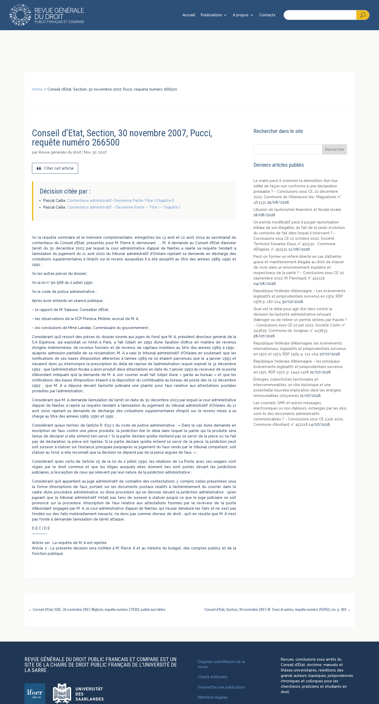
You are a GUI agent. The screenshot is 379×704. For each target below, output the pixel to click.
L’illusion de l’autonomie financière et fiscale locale (297, 209)
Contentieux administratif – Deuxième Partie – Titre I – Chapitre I (123, 207)
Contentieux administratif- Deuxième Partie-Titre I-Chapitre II (120, 200)
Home (37, 89)
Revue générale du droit (60, 152)
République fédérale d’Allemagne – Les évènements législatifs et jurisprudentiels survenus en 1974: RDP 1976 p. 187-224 (299, 296)
